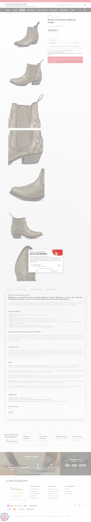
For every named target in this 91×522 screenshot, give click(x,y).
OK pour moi (54, 270)
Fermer (37, 270)
